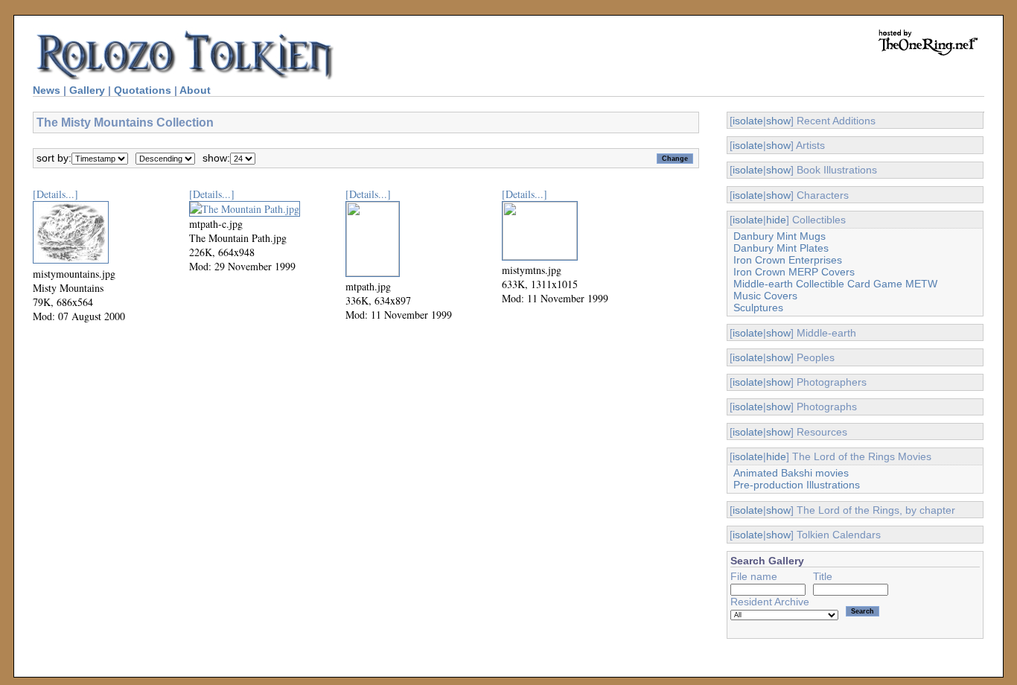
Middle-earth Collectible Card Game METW (835, 284)
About (195, 90)
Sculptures (758, 307)
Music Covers (765, 296)
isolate (748, 121)
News (46, 90)
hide (776, 220)
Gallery (87, 90)
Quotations (142, 90)
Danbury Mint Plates (781, 248)
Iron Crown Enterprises (787, 260)
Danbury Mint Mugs (779, 236)
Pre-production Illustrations (796, 485)
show (778, 121)
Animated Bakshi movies (791, 473)
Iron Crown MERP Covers (794, 272)
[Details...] (55, 194)
